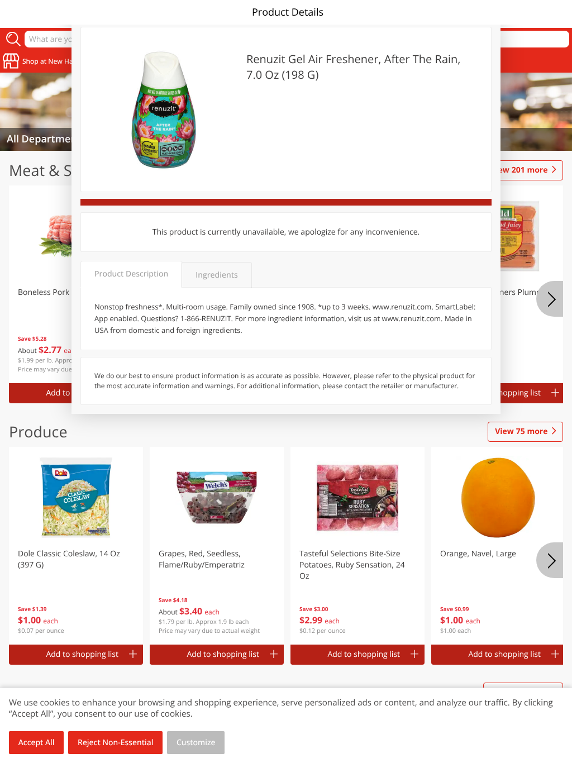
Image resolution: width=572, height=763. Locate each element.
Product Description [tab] (131, 274)
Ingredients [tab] (216, 275)
